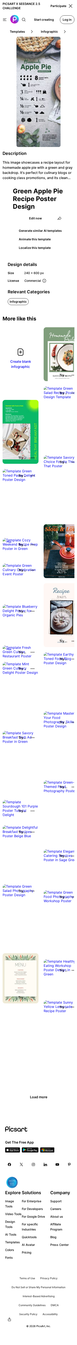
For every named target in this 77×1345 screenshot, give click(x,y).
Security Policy (28, 1314)
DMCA (55, 1305)
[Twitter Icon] (21, 1164)
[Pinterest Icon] (69, 1164)
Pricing (26, 1252)
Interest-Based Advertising (39, 1296)
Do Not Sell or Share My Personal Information (38, 1287)
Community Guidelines (32, 1305)
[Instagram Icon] (33, 1164)
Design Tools (10, 1224)
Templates (12, 1242)
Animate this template (35, 239)
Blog (53, 1237)
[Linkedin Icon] (45, 1164)
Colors (9, 1250)
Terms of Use (27, 1278)
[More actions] (32, 458)
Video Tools (13, 1214)
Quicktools (29, 1237)
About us (56, 1216)
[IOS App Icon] (12, 1151)
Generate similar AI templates (40, 230)
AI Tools (10, 1234)
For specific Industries (30, 1226)
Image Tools (9, 1203)
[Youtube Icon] (57, 1164)
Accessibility (50, 1314)
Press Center (59, 1245)
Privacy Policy (49, 1278)
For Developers (32, 1209)
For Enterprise (31, 1201)
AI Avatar (28, 1245)
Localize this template (35, 248)
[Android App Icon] (30, 1151)
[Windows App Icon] (47, 1151)
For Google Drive (33, 1216)
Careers (55, 1209)
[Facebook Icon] (9, 1164)
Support (56, 1201)
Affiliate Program (56, 1226)
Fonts (9, 1257)
